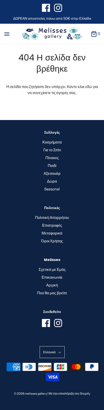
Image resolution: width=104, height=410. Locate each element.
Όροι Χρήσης (52, 241)
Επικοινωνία (52, 277)
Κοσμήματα (52, 142)
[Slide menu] (7, 33)
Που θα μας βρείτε (52, 292)
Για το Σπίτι (52, 150)
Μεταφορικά (52, 233)
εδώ (88, 86)
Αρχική (52, 285)
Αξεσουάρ (52, 173)
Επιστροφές (52, 225)
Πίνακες (52, 157)
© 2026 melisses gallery (30, 393)
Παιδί (52, 165)
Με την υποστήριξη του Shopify (69, 393)
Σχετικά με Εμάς (52, 269)
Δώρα (52, 181)
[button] (52, 352)
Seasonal (52, 189)
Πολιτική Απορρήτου (52, 217)
